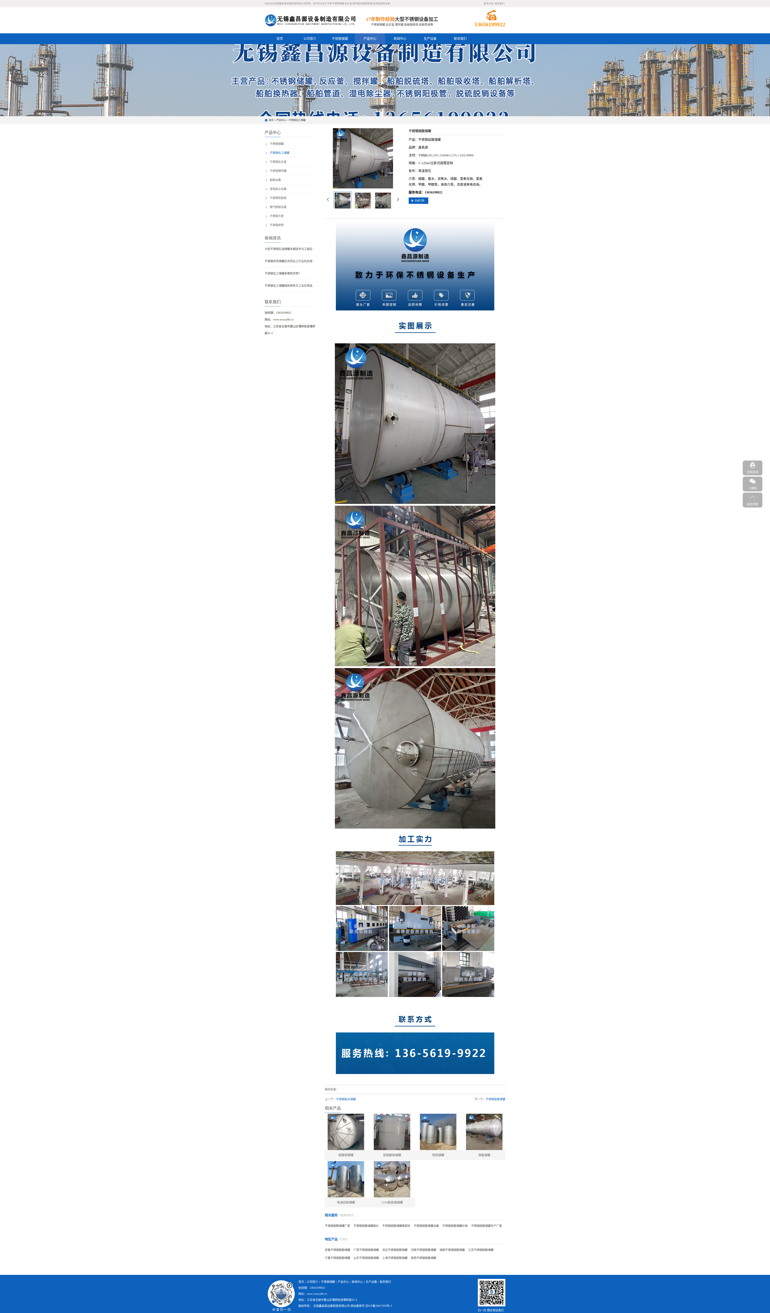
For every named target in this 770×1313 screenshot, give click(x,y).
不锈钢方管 (277, 216)
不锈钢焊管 (277, 225)
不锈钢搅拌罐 (278, 170)
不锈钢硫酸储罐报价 (366, 1225)
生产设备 (430, 38)
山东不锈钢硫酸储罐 (366, 1257)
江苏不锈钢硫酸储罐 (480, 1249)
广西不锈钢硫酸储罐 (366, 1249)
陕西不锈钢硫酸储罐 (423, 1257)
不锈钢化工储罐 (297, 120)
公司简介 (309, 38)
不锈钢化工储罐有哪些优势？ (283, 273)
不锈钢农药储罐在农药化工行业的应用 (288, 261)
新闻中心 (400, 38)
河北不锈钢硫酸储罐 (394, 1249)
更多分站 (488, 3)
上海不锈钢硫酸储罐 (394, 1257)
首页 (280, 38)
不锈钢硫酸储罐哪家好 (396, 1225)
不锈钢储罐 (340, 38)
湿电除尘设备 (278, 188)
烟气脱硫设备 (278, 206)
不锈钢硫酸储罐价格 (455, 1225)
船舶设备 (275, 179)
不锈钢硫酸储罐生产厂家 (486, 1225)
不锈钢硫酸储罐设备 (426, 1225)
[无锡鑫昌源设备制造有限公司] (310, 20)
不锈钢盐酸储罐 (495, 1099)
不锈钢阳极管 (278, 197)
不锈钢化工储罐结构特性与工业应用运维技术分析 (291, 285)
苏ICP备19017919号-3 (378, 1305)
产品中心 (370, 38)
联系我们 (500, 3)
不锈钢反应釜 (278, 161)
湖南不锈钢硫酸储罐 (452, 1249)
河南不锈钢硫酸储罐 (423, 1249)
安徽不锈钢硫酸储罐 (337, 1249)
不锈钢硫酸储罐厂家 (337, 1225)
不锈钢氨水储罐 (346, 1099)
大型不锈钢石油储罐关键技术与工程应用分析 (291, 248)
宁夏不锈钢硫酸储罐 (337, 1257)
